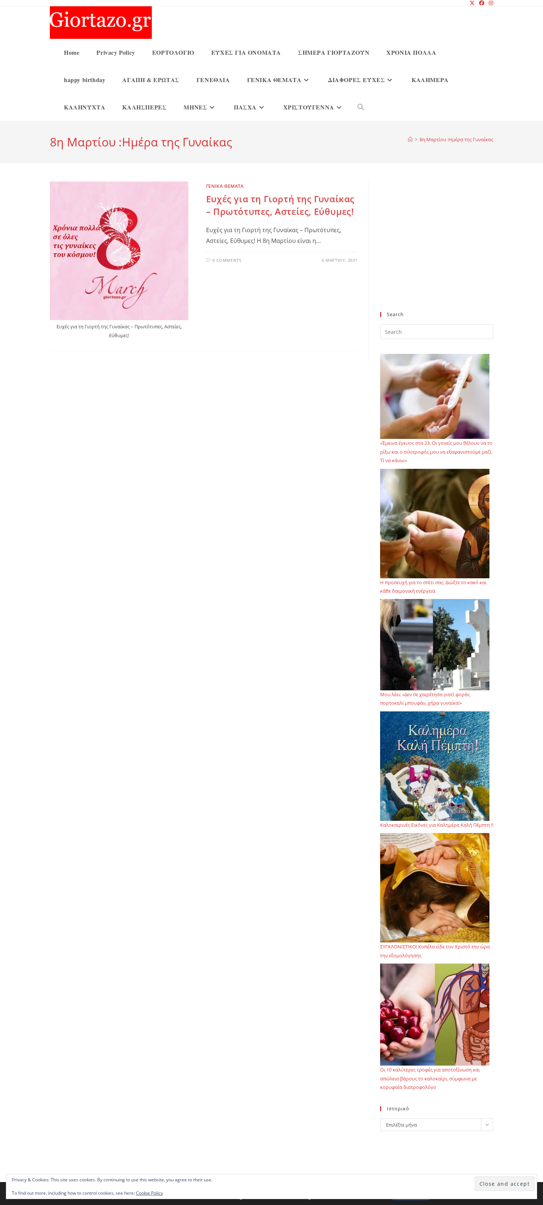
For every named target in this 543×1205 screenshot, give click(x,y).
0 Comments (226, 260)
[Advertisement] (436, 251)
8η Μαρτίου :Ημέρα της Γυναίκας (456, 139)
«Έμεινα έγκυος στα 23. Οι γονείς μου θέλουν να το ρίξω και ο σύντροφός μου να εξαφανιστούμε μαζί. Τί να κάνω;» (436, 452)
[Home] (410, 139)
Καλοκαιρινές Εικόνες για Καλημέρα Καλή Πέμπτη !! (436, 825)
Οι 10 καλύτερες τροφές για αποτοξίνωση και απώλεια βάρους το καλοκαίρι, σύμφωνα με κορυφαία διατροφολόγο (430, 1078)
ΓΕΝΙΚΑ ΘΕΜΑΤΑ (225, 186)
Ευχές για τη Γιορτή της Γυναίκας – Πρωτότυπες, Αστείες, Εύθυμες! (280, 205)
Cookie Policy (149, 1193)
